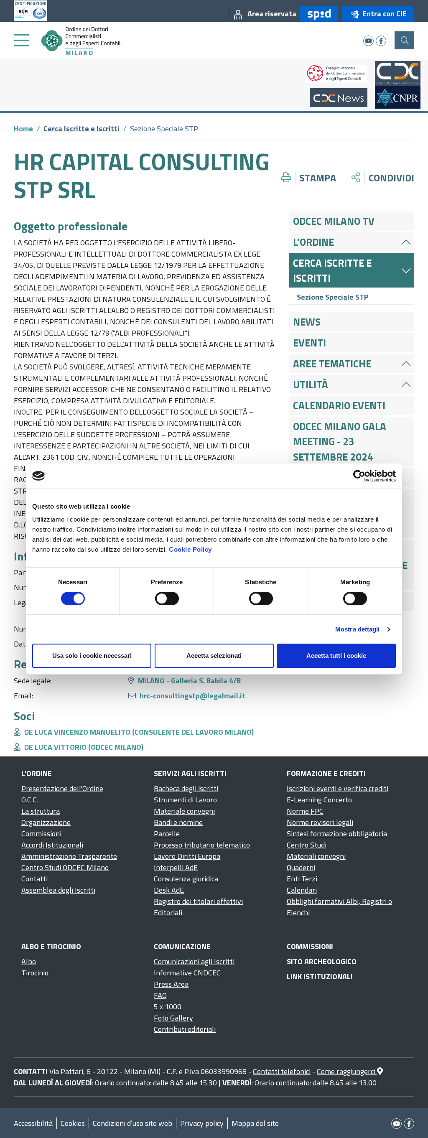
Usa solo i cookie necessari (92, 655)
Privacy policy (202, 1123)
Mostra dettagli (357, 629)
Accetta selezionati (214, 655)
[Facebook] (381, 41)
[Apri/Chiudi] (406, 241)
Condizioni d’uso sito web (132, 1123)
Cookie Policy (190, 549)
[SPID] (317, 14)
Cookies (73, 1123)
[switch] (167, 598)
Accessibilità (33, 1123)
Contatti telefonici (282, 1071)
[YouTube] (368, 41)
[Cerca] (404, 40)
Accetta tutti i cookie (336, 655)
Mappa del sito (255, 1123)
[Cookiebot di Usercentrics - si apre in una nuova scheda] (359, 476)
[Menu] (21, 40)
